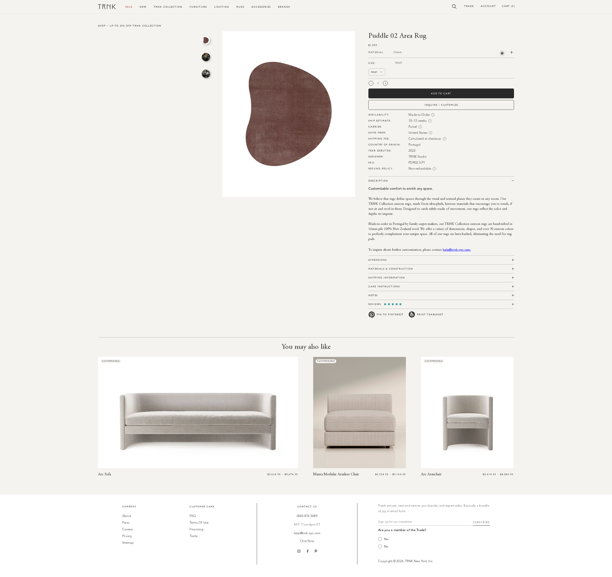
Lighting (221, 7)
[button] (454, 6)
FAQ (193, 516)
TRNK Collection (168, 7)
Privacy (127, 536)
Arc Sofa (104, 474)
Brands (284, 7)
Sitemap (128, 542)
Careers (127, 529)
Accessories (261, 7)
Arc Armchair (431, 474)
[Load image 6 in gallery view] (206, 74)
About (126, 516)
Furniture (198, 7)
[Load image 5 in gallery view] (206, 57)
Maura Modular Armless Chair (336, 474)
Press (126, 522)
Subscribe (481, 522)
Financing (196, 529)
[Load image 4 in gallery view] (206, 40)
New (143, 7)
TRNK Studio (418, 156)
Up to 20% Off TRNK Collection (135, 25)
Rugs (240, 7)
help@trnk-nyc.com (307, 533)
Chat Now (307, 541)
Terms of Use (199, 522)
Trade (469, 6)
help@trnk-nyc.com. (457, 249)
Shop (102, 25)
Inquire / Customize (441, 105)
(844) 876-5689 (307, 516)
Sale (129, 7)
